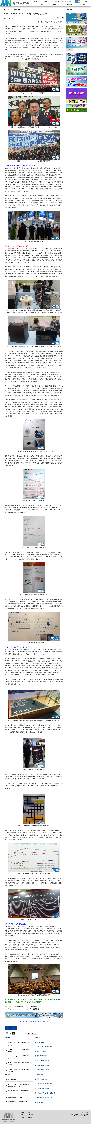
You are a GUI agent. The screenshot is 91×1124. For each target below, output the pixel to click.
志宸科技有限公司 (41, 1102)
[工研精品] (76, 69)
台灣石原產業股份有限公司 (44, 1047)
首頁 (5, 9)
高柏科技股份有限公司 (43, 1065)
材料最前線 (11, 9)
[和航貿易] (76, 58)
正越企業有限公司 (41, 1074)
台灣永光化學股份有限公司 (44, 1084)
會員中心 (46, 1)
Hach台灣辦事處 (41, 1051)
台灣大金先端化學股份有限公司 (45, 1093)
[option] (76, 58)
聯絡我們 (34, 1033)
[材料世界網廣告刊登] (76, 101)
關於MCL (23, 1112)
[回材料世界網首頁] (15, 3)
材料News (17, 9)
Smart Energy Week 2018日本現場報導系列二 (26, 1007)
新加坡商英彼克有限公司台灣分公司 (46, 1042)
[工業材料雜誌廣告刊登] (76, 106)
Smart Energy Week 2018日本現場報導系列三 (26, 1009)
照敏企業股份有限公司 (43, 1079)
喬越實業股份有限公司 (43, 1070)
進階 (79, 1)
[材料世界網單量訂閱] (76, 93)
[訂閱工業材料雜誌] (76, 110)
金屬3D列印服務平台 (42, 1056)
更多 (69, 49)
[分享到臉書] (10, 1033)
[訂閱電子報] (76, 81)
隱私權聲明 (30, 1115)
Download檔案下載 (12, 1028)
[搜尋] (76, 1)
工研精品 (84, 4)
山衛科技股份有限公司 (43, 1060)
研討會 (22, 1115)
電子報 (35, 1)
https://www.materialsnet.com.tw (14, 59)
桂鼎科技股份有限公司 (43, 1088)
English (88, 1)
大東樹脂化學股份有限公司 (44, 1097)
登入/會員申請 (55, 1)
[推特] (13, 1033)
